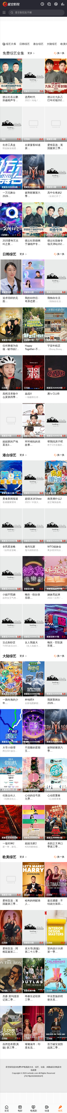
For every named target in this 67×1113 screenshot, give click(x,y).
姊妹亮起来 (53, 594)
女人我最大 (31, 642)
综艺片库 (9, 44)
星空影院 (9, 1067)
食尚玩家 (30, 546)
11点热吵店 (9, 642)
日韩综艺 (24, 44)
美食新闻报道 (10, 498)
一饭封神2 (8, 843)
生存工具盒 (9, 145)
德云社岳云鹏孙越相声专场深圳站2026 (10, 100)
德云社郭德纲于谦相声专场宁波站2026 (32, 244)
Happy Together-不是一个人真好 (33, 349)
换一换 (59, 53)
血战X (28, 393)
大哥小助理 (9, 747)
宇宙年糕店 (53, 345)
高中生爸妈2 (54, 192)
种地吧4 (29, 699)
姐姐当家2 (31, 843)
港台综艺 (38, 44)
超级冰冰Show (33, 498)
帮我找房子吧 (55, 441)
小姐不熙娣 (9, 594)
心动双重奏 (53, 795)
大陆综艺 (52, 44)
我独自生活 (53, 298)
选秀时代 (30, 97)
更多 (31, 53)
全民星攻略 (9, 546)
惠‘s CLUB (53, 393)
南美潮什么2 (54, 498)
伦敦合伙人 (9, 795)
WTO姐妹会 (54, 546)
